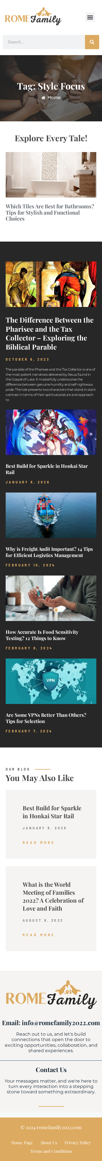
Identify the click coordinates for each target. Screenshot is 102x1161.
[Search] (92, 42)
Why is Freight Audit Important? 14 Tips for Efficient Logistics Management (49, 552)
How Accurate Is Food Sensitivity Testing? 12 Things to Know (42, 635)
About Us (48, 1142)
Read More (39, 842)
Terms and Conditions (51, 1151)
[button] (90, 17)
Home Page (22, 1142)
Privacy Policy (78, 1142)
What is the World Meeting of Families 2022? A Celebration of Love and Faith (53, 896)
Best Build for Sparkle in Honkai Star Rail (52, 812)
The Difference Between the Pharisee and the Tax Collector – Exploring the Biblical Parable (50, 333)
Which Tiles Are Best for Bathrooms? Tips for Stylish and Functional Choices (50, 212)
